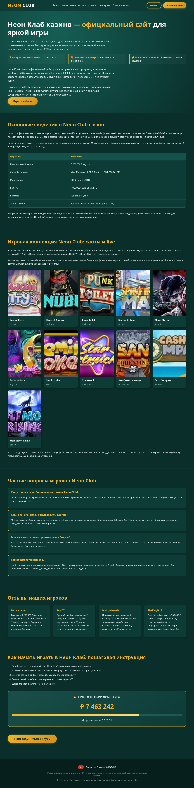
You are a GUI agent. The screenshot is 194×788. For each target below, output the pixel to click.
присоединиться (174, 5)
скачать (92, 5)
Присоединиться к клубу (32, 739)
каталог (82, 5)
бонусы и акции (121, 5)
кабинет (154, 5)
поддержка (104, 5)
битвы (56, 5)
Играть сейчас (22, 101)
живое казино (68, 5)
